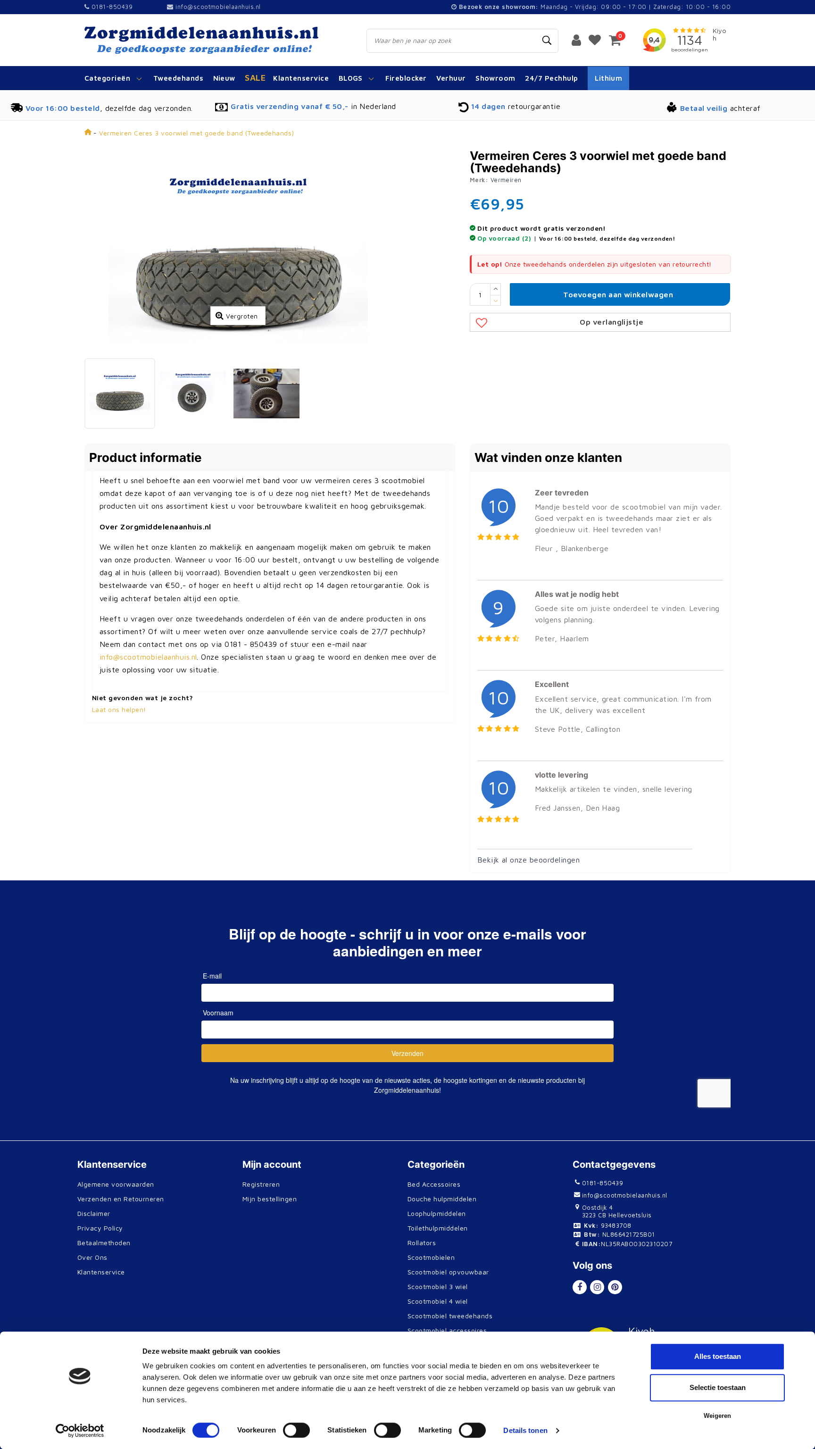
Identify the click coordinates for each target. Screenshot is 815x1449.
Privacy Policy (100, 1228)
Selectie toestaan (718, 1387)
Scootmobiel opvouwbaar (448, 1272)
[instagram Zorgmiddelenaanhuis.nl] (597, 1287)
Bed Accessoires (434, 1184)
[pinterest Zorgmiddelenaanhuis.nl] (615, 1287)
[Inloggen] (576, 39)
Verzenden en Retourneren (120, 1199)
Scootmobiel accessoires (447, 1330)
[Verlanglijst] (595, 39)
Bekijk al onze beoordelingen (528, 859)
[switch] (296, 1430)
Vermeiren (506, 180)
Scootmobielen (431, 1257)
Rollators (422, 1243)
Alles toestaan (717, 1356)
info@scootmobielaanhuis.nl (217, 6)
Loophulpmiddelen (437, 1213)
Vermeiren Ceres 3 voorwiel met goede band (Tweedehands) (196, 133)
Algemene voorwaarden (115, 1184)
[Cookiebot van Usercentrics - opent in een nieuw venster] (80, 1431)
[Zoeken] (547, 40)
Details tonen (525, 1430)
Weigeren (717, 1415)
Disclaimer (93, 1213)
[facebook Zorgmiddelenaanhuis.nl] (580, 1287)
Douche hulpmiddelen (442, 1199)
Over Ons (92, 1257)
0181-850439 (111, 6)
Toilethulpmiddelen (438, 1228)
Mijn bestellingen (269, 1199)
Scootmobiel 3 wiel (438, 1286)
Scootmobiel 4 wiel (438, 1301)
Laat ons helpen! (119, 709)
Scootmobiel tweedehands (450, 1316)
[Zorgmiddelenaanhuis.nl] (214, 40)
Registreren (261, 1184)
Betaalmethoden (104, 1243)
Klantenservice (101, 1272)
